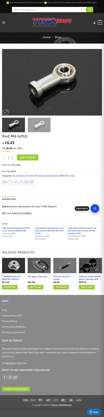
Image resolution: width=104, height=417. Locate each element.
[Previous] (7, 82)
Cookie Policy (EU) (12, 315)
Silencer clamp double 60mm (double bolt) (90, 277)
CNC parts (38, 176)
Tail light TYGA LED (37, 276)
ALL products (18, 176)
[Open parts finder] (95, 208)
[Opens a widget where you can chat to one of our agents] (93, 412)
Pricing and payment (13, 332)
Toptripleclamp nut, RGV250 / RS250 (11, 277)
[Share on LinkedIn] (31, 182)
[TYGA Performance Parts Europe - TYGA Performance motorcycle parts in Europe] (52, 22)
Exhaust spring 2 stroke (61, 277)
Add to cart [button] (9, 287)
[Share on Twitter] (15, 182)
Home (46, 37)
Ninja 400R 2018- (61, 176)
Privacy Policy (9, 321)
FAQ (4, 310)
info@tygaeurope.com (14, 363)
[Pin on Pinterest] (26, 182)
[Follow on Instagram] (10, 377)
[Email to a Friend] (20, 182)
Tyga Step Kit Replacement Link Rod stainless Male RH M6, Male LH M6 (49, 231)
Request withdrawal (16, 389)
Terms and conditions (14, 326)
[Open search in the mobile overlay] (52, 9)
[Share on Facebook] (10, 182)
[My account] (94, 23)
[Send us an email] (15, 377)
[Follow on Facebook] (4, 377)
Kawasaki (48, 176)
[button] (4, 22)
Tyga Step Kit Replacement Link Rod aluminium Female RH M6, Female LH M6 (82, 231)
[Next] (96, 82)
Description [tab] (9, 199)
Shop (58, 37)
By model (29, 176)
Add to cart (27, 157)
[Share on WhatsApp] (4, 182)
